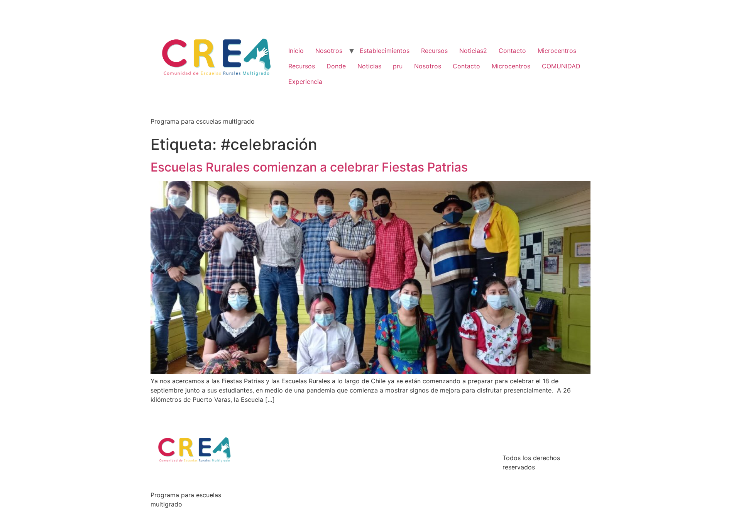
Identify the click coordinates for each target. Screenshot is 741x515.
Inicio (296, 50)
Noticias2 (473, 50)
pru (398, 66)
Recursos (434, 50)
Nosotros (328, 50)
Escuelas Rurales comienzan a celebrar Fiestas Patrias (309, 167)
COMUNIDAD (561, 66)
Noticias (369, 66)
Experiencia (305, 81)
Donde (336, 66)
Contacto (512, 50)
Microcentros (557, 50)
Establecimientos (384, 50)
